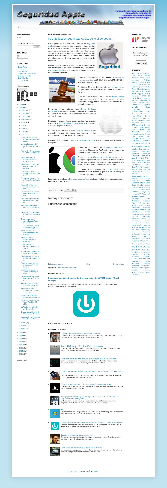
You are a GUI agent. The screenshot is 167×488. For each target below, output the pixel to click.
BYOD (144, 96)
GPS (133, 125)
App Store (136, 84)
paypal (148, 261)
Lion (148, 139)
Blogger (96, 471)
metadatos (135, 259)
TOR (133, 187)
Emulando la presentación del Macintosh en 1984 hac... (30, 200)
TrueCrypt (143, 192)
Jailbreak (135, 132)
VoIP (148, 194)
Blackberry (135, 100)
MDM (134, 141)
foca (133, 232)
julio (23, 125)
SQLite (140, 171)
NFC (138, 158)
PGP (144, 162)
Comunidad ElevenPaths (27, 74)
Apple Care (146, 84)
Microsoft (135, 156)
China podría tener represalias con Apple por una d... (29, 221)
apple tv (134, 210)
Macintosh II (136, 151)
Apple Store (141, 91)
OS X (147, 158)
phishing (135, 265)
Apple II (142, 89)
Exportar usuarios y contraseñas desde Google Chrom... (28, 159)
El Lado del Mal (23, 80)
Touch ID (135, 192)
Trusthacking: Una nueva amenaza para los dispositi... (30, 166)
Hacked (147, 127)
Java (148, 132)
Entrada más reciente (55, 264)
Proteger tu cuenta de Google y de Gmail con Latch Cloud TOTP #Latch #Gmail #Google (92, 422)
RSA (141, 167)
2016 (21, 336)
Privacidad (136, 165)
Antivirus (147, 80)
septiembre (25, 119)
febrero (24, 326)
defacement (135, 218)
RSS (19, 37)
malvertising (135, 256)
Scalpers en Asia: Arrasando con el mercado (76, 435)
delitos (144, 218)
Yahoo (140, 205)
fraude (144, 234)
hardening (135, 241)
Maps (148, 151)
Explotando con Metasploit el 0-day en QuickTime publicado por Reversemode (89, 359)
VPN (139, 194)
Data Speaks (22, 71)
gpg (149, 234)
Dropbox (147, 114)
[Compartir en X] (70, 190)
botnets (147, 212)
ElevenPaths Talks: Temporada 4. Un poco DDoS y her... (30, 290)
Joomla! (141, 134)
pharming (147, 263)
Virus (144, 194)
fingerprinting (145, 230)
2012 (21, 348)
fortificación (136, 234)
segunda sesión (58, 70)
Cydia (148, 112)
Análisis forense (138, 82)
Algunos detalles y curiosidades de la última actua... (28, 239)
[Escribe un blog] (68, 190)
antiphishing (146, 207)
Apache (147, 82)
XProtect (142, 203)
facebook (143, 227)
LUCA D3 (21, 69)
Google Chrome (138, 127)
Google (147, 125)
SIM (145, 169)
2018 (21, 107)
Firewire (142, 123)
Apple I (147, 87)
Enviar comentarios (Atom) (67, 268)
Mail (143, 151)
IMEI (148, 129)
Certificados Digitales (141, 105)
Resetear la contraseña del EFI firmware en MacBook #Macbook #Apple (86, 384)
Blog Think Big (23, 78)
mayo (23, 131)
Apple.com (135, 96)
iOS (148, 243)
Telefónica (139, 187)
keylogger (135, 254)
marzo (23, 323)
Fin (62, 409)
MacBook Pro (137, 149)
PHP (148, 162)
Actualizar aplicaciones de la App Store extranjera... (30, 252)
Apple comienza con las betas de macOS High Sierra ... (29, 265)
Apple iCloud (144, 94)
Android (135, 78)
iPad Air (140, 247)
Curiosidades (137, 111)
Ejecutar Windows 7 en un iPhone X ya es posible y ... (30, 207)
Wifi (148, 199)
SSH (144, 171)
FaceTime (135, 118)
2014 (21, 342)
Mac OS (138, 144)
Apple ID (135, 89)
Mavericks (135, 153)
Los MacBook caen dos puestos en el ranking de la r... (30, 146)
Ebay (133, 116)
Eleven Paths (143, 116)
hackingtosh (135, 238)
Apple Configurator (138, 87)
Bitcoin (139, 98)
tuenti (142, 272)
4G (141, 73)
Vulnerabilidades (138, 196)
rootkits (134, 270)
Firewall (137, 123)
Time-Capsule (145, 189)
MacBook (137, 147)
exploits (135, 227)
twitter (148, 272)
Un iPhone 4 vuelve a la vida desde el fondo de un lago (80, 333)
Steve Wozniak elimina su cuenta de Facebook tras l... (30, 258)
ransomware (145, 266)
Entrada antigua (118, 264)
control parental (145, 214)
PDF (139, 162)
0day (133, 73)
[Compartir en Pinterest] (75, 190)
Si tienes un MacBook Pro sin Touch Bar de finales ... (30, 180)
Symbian (147, 185)
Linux (142, 139)
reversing (135, 268)
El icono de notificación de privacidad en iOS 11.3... (30, 313)
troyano (135, 272)
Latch (148, 136)
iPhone (136, 249)
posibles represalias (113, 148)
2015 (21, 339)
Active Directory (144, 75)
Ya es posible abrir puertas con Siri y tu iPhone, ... (30, 318)
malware (146, 256)
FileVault (143, 118)
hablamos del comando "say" (78, 179)
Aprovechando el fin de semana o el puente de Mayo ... (30, 139)
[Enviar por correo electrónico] (65, 190)
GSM (137, 125)
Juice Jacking (137, 136)
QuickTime (135, 167)
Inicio (88, 264)
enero (23, 329)
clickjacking (135, 214)
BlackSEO (147, 98)
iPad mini (146, 247)
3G (138, 73)
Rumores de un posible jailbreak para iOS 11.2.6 (30, 296)
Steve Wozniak (137, 185)
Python (148, 165)
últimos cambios (117, 97)
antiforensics (136, 207)
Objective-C (141, 160)
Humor (142, 129)
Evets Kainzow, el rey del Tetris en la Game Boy (29, 284)
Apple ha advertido (82, 131)
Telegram (147, 187)
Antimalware (145, 78)
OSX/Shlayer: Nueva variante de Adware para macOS (30, 173)
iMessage (141, 244)
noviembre (25, 113)
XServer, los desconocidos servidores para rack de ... (30, 153)
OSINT (134, 160)
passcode (146, 259)
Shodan (134, 178)
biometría (135, 212)
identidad (135, 252)
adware (147, 205)
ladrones (147, 254)
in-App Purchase (144, 252)
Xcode (134, 205)
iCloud (142, 241)
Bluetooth (143, 100)
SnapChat (135, 180)
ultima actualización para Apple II (71, 123)
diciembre (25, 110)
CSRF (148, 102)
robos (141, 268)
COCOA (141, 103)
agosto (23, 122)
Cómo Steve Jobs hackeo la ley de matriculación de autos (81, 448)
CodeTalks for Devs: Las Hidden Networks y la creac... (29, 272)
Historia (135, 129)
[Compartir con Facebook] (73, 190)
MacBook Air (145, 147)
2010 (21, 354)
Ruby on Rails (137, 169)
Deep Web (140, 114)
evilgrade (147, 225)
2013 (21, 345)
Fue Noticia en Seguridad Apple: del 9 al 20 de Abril (80, 38)
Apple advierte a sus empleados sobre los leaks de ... (29, 233)
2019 (21, 104)
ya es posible (112, 169)
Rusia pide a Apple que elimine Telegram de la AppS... (30, 187)
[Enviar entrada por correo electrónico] (61, 190)
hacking (147, 236)
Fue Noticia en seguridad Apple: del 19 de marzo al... (30, 278)
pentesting (135, 263)
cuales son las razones (112, 87)
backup (147, 210)
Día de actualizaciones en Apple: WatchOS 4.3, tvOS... (30, 302)
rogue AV (147, 268)
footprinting (146, 232)
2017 (21, 333)
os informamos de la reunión (102, 157)
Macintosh (146, 149)
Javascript (135, 134)
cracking (135, 216)
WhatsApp (135, 199)
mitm (140, 259)
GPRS (148, 123)
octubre (24, 116)
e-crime (147, 221)
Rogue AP (147, 167)
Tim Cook (136, 189)
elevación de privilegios (141, 223)
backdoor (141, 210)
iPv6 (143, 250)
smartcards (147, 270)
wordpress (135, 274)
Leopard (135, 139)
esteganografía (136, 225)
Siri (141, 178)
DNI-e (134, 114)
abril (23, 135)
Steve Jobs (145, 183)
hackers (134, 236)
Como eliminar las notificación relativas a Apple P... (30, 246)
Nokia (142, 158)
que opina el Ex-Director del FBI (81, 140)
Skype (148, 178)
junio (23, 128)
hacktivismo (146, 238)
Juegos (147, 134)
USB (148, 192)
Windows (135, 201)
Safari (134, 174)
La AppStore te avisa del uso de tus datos (29, 308)
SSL (148, 171)
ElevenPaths (22, 67)
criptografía (146, 216)
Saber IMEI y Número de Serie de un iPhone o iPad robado (82, 346)
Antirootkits (135, 80)
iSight (148, 250)
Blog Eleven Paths (24, 76)
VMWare (134, 194)
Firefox (142, 120)
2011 (21, 351)
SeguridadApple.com (140, 176)
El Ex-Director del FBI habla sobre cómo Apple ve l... (30, 227)
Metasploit (146, 153)
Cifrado (135, 107)
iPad (134, 246)
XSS (148, 203)
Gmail (141, 125)
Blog (19, 27)
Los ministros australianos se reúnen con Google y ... (30, 214)
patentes (135, 261)
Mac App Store (141, 141)
